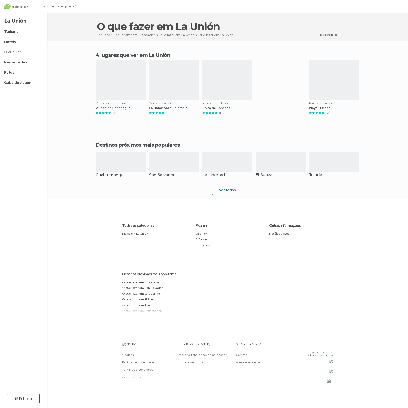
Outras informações (285, 226)
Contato (241, 354)
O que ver (12, 52)
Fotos (9, 72)
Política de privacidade (138, 362)
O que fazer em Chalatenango (143, 282)
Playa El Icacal (320, 108)
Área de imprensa (248, 362)
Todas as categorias (138, 226)
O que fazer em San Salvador (142, 288)
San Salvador (162, 175)
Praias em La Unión (135, 233)
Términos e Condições (137, 369)
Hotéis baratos (279, 233)
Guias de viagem (18, 83)
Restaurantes (15, 62)
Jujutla (315, 175)
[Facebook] (308, 346)
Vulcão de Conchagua (113, 108)
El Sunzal (264, 175)
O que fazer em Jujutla (137, 305)
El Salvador (203, 239)
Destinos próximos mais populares (138, 145)
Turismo (11, 32)
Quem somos (131, 377)
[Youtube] (329, 346)
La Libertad (213, 175)
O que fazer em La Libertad (141, 293)
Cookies (128, 354)
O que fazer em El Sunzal (139, 299)
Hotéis (10, 42)
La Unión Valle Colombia (168, 108)
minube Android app (193, 362)
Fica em (202, 226)
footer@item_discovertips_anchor (203, 354)
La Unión (202, 233)
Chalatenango (110, 175)
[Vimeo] (322, 346)
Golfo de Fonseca (216, 108)
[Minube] (16, 7)
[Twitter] (315, 346)
